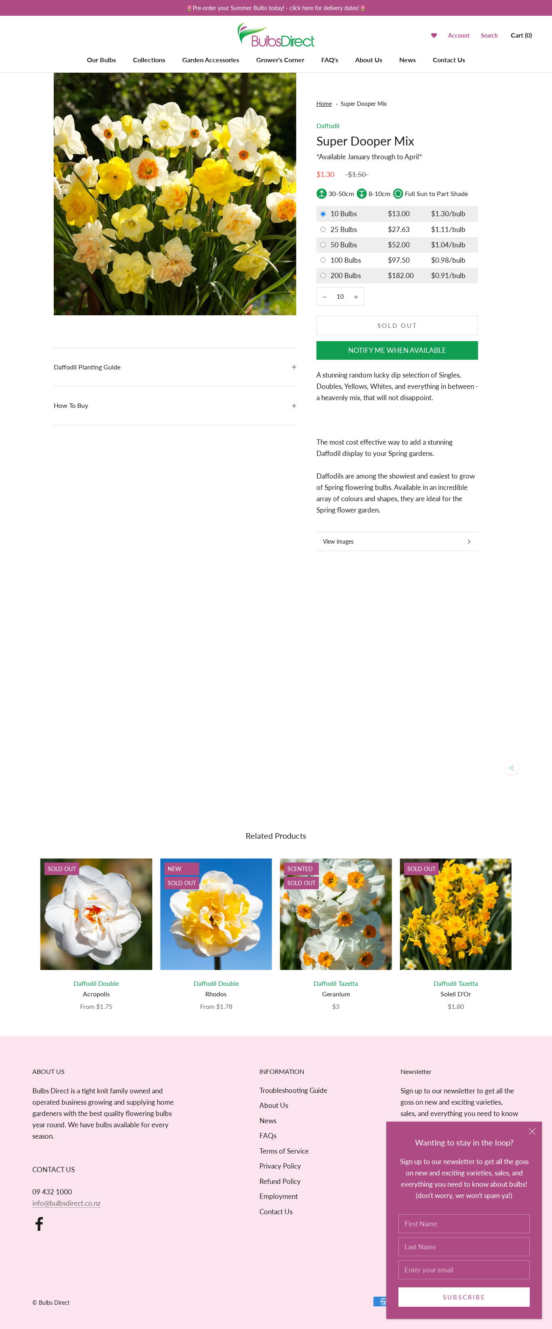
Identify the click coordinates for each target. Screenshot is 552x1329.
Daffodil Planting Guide (87, 367)
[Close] (532, 1131)
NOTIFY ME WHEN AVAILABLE (397, 350)
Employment (278, 1196)
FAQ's (329, 59)
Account (459, 35)
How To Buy (71, 405)
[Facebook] (39, 1224)
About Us (368, 59)
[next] (527, 926)
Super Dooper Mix (364, 103)
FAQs (267, 1135)
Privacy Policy (280, 1166)
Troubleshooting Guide (293, 1090)
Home (324, 103)
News (407, 59)
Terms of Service (284, 1151)
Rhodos (216, 994)
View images (338, 541)
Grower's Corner (280, 59)
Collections (149, 59)
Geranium (336, 994)
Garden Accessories (210, 59)
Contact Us (449, 59)
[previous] (25, 926)
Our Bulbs (101, 59)
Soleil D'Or (455, 994)
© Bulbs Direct (51, 1302)
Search (489, 35)
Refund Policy (280, 1181)
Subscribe (464, 1297)
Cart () (521, 35)
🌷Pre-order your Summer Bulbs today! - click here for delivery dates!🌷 (276, 7)
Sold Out (397, 325)
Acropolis (96, 994)
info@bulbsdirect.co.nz (66, 1203)
